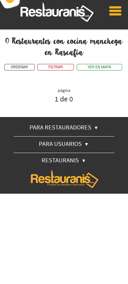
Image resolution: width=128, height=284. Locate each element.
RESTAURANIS (64, 160)
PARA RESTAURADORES (64, 127)
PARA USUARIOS (64, 143)
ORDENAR (19, 67)
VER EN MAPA (99, 67)
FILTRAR (55, 67)
